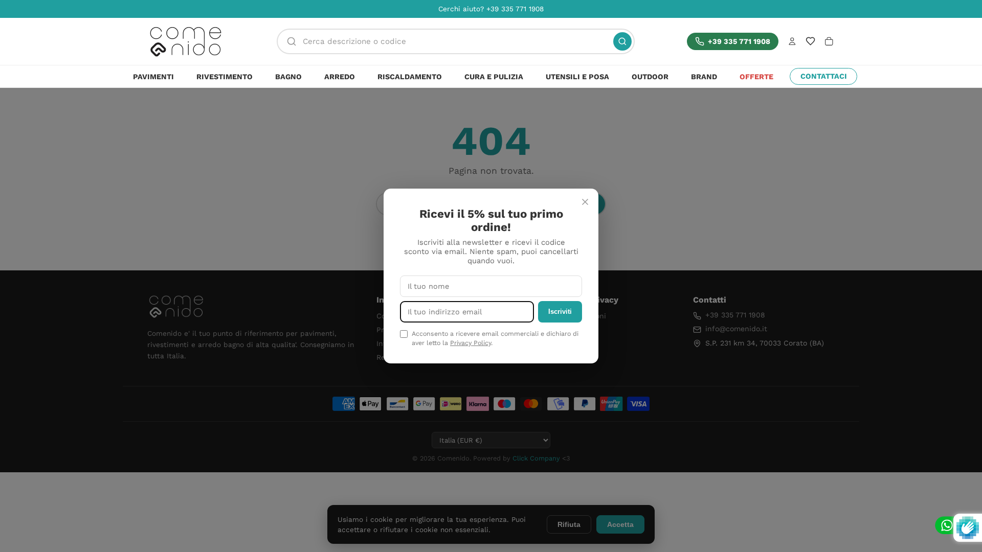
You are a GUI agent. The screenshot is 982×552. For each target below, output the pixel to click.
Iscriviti (560, 311)
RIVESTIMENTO (224, 77)
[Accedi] (792, 41)
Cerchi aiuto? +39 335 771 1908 (491, 9)
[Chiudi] (585, 202)
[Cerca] (622, 41)
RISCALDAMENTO (409, 77)
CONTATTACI (823, 76)
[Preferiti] (810, 41)
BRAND (704, 77)
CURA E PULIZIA (493, 77)
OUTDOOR (650, 77)
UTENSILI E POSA (577, 77)
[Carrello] (829, 41)
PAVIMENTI (153, 77)
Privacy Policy (470, 343)
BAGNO (288, 77)
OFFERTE (756, 77)
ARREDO (339, 77)
